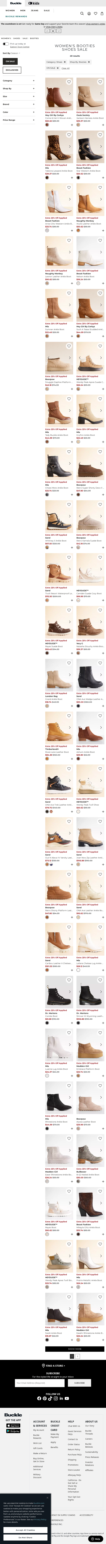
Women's (6, 35)
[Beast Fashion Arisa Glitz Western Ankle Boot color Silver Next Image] (70, 197)
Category (7, 78)
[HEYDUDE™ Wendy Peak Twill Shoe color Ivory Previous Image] (79, 778)
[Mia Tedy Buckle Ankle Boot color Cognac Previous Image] (48, 408)
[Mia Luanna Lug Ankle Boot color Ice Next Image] (70, 1042)
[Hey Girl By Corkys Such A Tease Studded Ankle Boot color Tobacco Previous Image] (79, 302)
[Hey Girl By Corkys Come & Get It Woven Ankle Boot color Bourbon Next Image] (70, 91)
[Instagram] (56, 1395)
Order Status (74, 1441)
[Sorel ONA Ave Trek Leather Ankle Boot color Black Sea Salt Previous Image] (48, 778)
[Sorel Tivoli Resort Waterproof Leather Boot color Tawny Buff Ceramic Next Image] (70, 566)
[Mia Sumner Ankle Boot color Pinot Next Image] (70, 302)
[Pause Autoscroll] (53, 28)
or (82, 24)
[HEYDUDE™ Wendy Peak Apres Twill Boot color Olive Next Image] (70, 1253)
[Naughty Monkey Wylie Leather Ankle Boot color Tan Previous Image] (79, 197)
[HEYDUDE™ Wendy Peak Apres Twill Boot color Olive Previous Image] (48, 1253)
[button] (10, 11)
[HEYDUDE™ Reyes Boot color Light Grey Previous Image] (48, 1200)
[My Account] (89, 14)
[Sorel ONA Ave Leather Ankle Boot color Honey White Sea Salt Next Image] (101, 883)
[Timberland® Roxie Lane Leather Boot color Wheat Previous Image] (48, 725)
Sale (25, 35)
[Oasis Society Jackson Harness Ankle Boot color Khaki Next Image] (101, 91)
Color (5, 109)
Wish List (37, 1440)
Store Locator (74, 1467)
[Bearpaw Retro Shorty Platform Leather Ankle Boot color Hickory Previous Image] (48, 883)
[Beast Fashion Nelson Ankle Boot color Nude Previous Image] (79, 249)
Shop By (7, 85)
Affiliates (89, 1467)
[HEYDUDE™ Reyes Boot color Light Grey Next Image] (70, 1200)
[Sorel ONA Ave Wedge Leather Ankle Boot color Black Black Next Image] (101, 672)
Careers (88, 1436)
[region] (25, 1519)
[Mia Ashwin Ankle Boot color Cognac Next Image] (101, 725)
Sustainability (91, 1449)
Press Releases (92, 1454)
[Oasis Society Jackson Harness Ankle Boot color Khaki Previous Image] (79, 91)
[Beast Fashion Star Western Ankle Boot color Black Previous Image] (79, 144)
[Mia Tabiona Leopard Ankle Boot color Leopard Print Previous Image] (48, 144)
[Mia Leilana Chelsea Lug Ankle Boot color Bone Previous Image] (79, 936)
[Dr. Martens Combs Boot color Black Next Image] (70, 989)
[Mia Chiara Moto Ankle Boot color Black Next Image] (70, 461)
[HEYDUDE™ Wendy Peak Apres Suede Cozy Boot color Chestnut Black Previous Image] (79, 355)
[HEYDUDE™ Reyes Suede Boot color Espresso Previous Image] (48, 619)
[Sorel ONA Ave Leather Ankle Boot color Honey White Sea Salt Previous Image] (79, 883)
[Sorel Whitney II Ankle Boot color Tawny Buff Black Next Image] (70, 514)
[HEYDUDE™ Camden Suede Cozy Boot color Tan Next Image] (101, 566)
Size (5, 93)
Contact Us (73, 1436)
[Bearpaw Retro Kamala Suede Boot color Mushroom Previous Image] (79, 514)
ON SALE (12, 58)
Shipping (72, 1456)
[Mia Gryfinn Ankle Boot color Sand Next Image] (101, 408)
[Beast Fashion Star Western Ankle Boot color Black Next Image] (101, 144)
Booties (34, 35)
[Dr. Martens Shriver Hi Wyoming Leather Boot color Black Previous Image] (79, 989)
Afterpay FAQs (74, 1472)
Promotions (73, 1462)
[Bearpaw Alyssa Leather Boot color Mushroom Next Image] (101, 1095)
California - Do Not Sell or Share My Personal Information (74, 1483)
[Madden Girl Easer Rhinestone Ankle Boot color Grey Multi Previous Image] (48, 1148)
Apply (53, 1439)
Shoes (16, 35)
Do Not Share (25, 1537)
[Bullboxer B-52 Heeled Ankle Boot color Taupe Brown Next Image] (101, 1148)
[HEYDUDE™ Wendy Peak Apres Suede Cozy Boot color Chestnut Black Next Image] (101, 355)
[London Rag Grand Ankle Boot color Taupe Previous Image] (48, 672)
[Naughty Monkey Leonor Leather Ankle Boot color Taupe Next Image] (70, 249)
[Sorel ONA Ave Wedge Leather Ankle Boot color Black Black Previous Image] (79, 672)
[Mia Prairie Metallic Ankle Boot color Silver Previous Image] (79, 1253)
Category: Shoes (54, 59)
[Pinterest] (44, 1395)
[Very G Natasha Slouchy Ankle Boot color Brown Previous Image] (79, 619)
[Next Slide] (58, 28)
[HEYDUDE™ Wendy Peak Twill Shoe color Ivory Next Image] (101, 778)
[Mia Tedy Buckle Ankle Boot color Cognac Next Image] (70, 408)
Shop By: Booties (78, 59)
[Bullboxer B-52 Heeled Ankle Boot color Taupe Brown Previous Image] (79, 1148)
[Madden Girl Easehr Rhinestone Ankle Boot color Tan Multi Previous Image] (79, 1306)
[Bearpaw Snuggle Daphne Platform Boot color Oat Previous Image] (48, 355)
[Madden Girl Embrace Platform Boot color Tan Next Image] (101, 1042)
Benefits (54, 1444)
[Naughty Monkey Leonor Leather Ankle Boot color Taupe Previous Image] (48, 249)
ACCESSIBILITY (86, 1512)
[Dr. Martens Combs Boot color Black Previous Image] (48, 989)
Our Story (89, 1422)
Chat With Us (74, 1423)
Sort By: (7, 50)
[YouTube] (67, 1395)
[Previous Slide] (47, 28)
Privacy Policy (40, 1519)
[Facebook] (39, 1395)
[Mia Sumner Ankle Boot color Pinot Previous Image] (48, 302)
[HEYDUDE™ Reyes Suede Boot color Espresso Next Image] (70, 619)
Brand (6, 101)
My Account (38, 1427)
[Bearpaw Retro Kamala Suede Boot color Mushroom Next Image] (101, 514)
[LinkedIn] (61, 1395)
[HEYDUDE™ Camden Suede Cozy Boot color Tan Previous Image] (79, 566)
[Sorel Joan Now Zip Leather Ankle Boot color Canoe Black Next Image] (101, 831)
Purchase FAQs (75, 1451)
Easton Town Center (20, 44)
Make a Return (40, 1450)
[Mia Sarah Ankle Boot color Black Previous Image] (48, 1306)
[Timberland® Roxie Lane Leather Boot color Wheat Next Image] (70, 725)
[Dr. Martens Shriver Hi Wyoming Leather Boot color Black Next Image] (101, 989)
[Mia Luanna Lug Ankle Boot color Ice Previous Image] (48, 1042)
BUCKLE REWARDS (16, 16)
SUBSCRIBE (79, 1380)
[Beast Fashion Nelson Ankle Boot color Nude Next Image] (101, 249)
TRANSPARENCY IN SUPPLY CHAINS (59, 1512)
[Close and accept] (47, 1498)
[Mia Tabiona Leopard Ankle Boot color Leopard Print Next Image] (70, 144)
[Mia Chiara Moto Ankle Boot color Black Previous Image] (48, 461)
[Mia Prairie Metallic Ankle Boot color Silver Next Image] (101, 1253)
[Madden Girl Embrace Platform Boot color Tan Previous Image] (79, 1042)
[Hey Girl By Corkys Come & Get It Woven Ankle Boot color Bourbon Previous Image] (48, 91)
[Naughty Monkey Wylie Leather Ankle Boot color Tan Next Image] (101, 197)
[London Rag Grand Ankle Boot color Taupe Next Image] (70, 672)
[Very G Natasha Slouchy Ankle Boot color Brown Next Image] (101, 619)
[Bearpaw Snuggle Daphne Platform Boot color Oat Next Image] (70, 355)
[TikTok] (50, 1395)
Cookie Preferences (53, 1517)
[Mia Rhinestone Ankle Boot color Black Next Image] (70, 1095)
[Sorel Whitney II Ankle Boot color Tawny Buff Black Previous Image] (48, 514)
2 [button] (77, 1353)
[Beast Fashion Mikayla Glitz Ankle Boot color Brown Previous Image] (79, 1200)
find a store (55, 1362)
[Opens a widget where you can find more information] (95, 1539)
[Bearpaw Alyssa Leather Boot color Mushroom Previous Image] (79, 1095)
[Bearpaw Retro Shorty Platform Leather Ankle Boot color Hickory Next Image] (70, 883)
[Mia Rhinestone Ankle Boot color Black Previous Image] (48, 1095)
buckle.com (39, 1503)
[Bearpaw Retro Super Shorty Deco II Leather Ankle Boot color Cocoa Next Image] (101, 461)
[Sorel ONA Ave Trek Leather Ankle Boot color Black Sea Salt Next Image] (70, 778)
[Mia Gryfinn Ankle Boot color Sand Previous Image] (79, 408)
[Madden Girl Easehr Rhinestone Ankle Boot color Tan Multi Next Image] (101, 1306)
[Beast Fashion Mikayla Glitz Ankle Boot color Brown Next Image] (101, 1200)
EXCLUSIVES (12, 67)
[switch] (6, 41)
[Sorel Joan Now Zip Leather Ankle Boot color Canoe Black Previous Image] (79, 831)
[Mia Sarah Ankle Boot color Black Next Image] (70, 1306)
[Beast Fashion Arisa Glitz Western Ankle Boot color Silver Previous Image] (48, 197)
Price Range (9, 117)
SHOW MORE (74, 1346)
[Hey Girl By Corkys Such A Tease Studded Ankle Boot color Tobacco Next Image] (101, 302)
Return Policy (74, 1446)
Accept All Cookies (25, 1530)
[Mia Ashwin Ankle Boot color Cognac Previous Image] (79, 725)
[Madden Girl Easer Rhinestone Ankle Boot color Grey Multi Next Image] (70, 1148)
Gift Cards (38, 1445)
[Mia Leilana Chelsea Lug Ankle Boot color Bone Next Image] (101, 936)
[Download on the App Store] (13, 1422)
